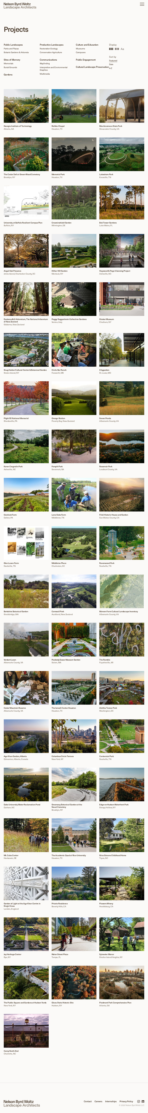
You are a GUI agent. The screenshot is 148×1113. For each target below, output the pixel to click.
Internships (111, 1101)
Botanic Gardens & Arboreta (16, 52)
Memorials (8, 63)
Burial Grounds (10, 67)
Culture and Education (87, 44)
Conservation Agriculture (51, 52)
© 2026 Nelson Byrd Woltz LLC (131, 1105)
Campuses (81, 52)
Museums (80, 48)
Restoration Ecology (49, 48)
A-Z (110, 68)
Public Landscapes (13, 44)
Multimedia (45, 73)
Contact (88, 1101)
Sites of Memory (12, 59)
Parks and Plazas (11, 48)
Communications (48, 59)
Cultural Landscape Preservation (92, 67)
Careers (98, 1101)
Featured (113, 60)
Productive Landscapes (51, 44)
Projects (16, 28)
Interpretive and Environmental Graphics (53, 69)
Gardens (8, 74)
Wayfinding (45, 63)
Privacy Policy (126, 1101)
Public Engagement (86, 59)
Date (111, 64)
